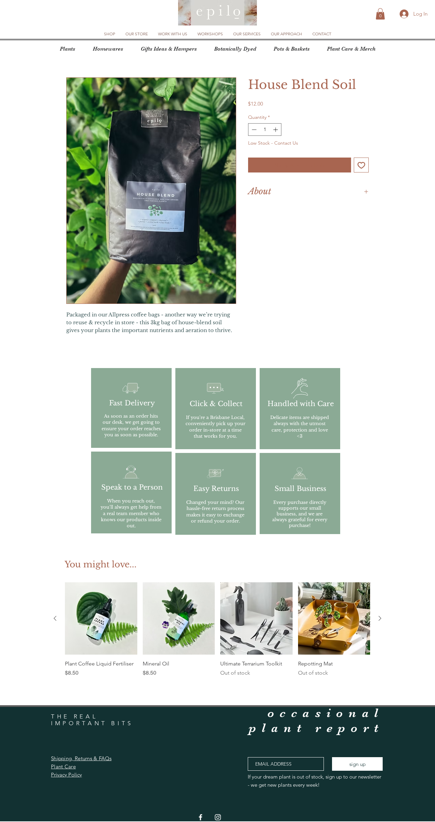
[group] (217, 633)
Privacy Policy (66, 774)
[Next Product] (380, 618)
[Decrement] (253, 129)
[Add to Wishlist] (361, 165)
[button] (380, 13)
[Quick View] (101, 618)
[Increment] (276, 129)
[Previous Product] (55, 618)
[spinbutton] (265, 129)
